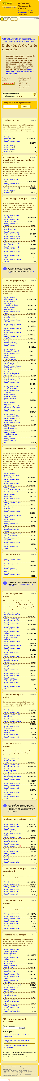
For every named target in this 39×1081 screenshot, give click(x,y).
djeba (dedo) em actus (11, 492)
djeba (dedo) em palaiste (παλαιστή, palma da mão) (10, 428)
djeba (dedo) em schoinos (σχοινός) (10, 298)
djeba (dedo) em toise (11, 786)
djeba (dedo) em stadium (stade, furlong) (12, 488)
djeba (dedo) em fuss (11, 889)
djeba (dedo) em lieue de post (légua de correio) (11, 770)
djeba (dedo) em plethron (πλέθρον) (10, 341)
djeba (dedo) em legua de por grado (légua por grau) (12, 614)
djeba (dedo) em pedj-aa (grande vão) (11, 243)
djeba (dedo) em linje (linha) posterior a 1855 (12, 1011)
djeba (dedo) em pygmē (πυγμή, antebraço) (12, 387)
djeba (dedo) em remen (12, 236)
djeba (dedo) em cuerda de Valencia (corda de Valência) (12, 637)
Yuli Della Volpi (28, 1074)
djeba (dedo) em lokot (11, 846)
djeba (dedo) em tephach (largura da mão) (10, 569)
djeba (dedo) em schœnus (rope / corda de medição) (12, 475)
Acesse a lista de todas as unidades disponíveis (16, 1035)
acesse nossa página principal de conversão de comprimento (20, 72)
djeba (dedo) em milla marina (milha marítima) (12, 628)
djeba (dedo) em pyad (11, 851)
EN (2, 19)
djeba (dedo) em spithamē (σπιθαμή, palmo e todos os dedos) (10, 397)
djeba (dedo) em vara (11, 656)
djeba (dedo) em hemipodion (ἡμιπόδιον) (12, 415)
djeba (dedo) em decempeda (9, 495)
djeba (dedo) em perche (12, 783)
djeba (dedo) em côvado (12, 560)
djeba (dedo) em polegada (9, 191)
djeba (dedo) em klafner (12, 918)
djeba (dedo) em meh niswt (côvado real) (11, 228)
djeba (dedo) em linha (11, 734)
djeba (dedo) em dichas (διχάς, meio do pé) (12, 419)
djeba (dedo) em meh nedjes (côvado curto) (11, 233)
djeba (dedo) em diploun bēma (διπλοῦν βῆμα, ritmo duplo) (12, 367)
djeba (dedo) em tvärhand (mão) (9, 990)
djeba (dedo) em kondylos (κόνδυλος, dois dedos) (11, 434)
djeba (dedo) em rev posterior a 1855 (11, 970)
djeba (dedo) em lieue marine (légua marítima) (12, 765)
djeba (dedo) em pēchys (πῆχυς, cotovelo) (12, 378)
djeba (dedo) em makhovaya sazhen (10, 840)
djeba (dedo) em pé (10, 188)
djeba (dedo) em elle (11, 887)
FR (15, 19)
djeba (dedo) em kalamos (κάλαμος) (10, 358)
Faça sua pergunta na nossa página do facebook (17, 1041)
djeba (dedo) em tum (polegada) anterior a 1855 (11, 995)
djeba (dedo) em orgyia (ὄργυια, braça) (12, 362)
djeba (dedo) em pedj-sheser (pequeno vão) (11, 248)
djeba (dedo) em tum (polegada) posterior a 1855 (11, 1001)
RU (12, 19)
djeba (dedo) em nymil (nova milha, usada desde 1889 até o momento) (11, 952)
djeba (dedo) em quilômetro (9, 137)
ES (5, 19)
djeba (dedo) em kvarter (12, 987)
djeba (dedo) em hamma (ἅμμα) (9, 346)
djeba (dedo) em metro (12, 141)
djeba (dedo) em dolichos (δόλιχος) (10, 308)
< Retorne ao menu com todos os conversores (15, 1046)
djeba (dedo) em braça (12, 710)
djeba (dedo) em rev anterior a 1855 (11, 966)
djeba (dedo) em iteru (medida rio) (11, 216)
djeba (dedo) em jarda (11, 184)
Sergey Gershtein (19, 1071)
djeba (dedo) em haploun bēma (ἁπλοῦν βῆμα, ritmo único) (12, 373)
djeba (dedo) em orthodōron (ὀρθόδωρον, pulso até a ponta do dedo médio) (12, 404)
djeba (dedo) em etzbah (12, 574)
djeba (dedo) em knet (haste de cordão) (11, 220)
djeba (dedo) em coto (11, 675)
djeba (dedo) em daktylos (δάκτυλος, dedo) (10, 440)
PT (9, 19)
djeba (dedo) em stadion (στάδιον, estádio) (12, 325)
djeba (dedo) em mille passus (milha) (11, 484)
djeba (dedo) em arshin (12, 844)
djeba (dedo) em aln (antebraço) (11, 981)
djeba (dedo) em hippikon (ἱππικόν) (10, 316)
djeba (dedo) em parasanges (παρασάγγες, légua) (11, 303)
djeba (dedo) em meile (11, 882)
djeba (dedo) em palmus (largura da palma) (12, 534)
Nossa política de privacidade (10, 1075)
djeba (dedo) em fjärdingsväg (9, 962)
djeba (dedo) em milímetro (9, 150)
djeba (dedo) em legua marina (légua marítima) (12, 619)
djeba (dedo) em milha (11, 179)
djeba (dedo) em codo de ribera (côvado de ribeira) (11, 660)
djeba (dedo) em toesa (12, 712)
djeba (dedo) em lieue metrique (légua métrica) (12, 775)
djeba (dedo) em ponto (12, 737)
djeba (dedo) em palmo (12, 564)
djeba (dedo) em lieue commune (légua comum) (11, 760)
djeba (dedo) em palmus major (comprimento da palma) (12, 529)
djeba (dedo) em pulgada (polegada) (10, 679)
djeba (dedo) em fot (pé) (12, 985)
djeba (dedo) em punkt (12, 928)
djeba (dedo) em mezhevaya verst (10, 830)
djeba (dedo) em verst (11, 826)
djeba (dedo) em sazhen (12, 837)
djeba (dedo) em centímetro (9, 146)
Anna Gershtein (28, 1071)
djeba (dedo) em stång (12, 974)
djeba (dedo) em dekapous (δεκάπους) (11, 350)
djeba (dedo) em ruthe (11, 884)
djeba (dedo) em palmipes (9, 520)
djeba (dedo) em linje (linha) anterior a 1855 (11, 1006)
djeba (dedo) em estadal (12, 645)
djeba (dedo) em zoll (11, 891)
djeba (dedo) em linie (11, 894)
